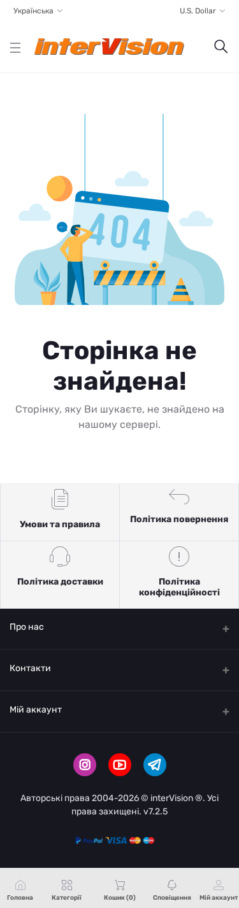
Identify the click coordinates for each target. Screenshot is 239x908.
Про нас (27, 626)
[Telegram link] (154, 764)
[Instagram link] (84, 764)
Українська (33, 10)
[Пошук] (221, 47)
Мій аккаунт (36, 709)
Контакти (30, 668)
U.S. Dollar (198, 10)
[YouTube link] (119, 764)
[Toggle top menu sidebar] (15, 47)
